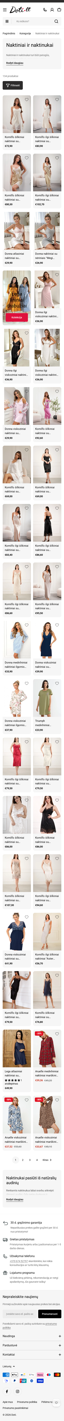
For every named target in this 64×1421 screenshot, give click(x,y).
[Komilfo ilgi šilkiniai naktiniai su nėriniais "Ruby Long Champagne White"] (47, 756)
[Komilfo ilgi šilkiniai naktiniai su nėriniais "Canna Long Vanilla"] (47, 114)
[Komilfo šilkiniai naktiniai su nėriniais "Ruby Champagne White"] (17, 815)
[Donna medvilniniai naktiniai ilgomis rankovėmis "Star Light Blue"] (17, 639)
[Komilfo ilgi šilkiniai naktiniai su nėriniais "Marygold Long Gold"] (47, 172)
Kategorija (25, 33)
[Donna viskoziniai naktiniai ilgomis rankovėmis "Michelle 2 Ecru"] (17, 698)
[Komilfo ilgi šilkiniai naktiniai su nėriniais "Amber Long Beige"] (47, 873)
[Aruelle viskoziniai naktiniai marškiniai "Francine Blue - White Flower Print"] (17, 1114)
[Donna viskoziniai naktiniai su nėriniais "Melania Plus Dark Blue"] (17, 931)
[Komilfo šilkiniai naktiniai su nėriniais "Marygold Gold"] (17, 172)
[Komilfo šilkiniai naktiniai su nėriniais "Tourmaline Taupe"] (17, 873)
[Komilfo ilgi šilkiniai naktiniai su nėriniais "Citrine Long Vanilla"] (17, 581)
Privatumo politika (27, 1402)
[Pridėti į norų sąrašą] (26, 99)
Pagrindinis (9, 33)
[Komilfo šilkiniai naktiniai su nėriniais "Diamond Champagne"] (17, 464)
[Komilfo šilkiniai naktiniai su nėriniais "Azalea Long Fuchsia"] (47, 406)
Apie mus (8, 1402)
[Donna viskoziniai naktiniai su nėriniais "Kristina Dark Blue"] (47, 639)
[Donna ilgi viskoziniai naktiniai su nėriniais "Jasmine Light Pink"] (47, 289)
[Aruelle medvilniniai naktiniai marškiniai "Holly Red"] (47, 1048)
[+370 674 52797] (45, 10)
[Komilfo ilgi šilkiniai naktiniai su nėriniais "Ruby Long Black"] (17, 990)
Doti (13, 1414)
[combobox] (32, 21)
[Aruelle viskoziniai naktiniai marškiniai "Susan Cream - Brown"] (47, 1114)
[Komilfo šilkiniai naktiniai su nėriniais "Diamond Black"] (47, 464)
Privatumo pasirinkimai (15, 1408)
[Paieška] (56, 21)
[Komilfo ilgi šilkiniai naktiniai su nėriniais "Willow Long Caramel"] (17, 523)
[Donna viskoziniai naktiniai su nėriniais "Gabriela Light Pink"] (17, 406)
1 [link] (15, 1160)
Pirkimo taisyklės (50, 1402)
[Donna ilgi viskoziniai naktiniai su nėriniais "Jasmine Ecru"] (47, 347)
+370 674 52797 (19, 1261)
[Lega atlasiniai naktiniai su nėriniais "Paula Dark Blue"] (17, 1048)
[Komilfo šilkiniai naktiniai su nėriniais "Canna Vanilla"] (17, 114)
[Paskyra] (52, 10)
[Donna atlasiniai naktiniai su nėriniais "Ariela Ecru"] (17, 231)
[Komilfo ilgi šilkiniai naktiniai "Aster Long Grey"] (47, 931)
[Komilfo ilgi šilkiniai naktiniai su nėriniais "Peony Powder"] (47, 581)
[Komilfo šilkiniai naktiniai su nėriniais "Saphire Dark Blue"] (47, 990)
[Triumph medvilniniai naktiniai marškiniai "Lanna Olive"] (47, 698)
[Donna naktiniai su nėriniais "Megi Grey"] (47, 231)
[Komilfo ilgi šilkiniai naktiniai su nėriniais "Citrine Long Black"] (47, 523)
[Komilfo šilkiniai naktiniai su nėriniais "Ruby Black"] (47, 815)
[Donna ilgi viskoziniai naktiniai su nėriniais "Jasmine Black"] (17, 347)
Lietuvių (7, 1366)
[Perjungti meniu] (5, 10)
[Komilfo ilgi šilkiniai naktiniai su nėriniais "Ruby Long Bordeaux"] (17, 756)
